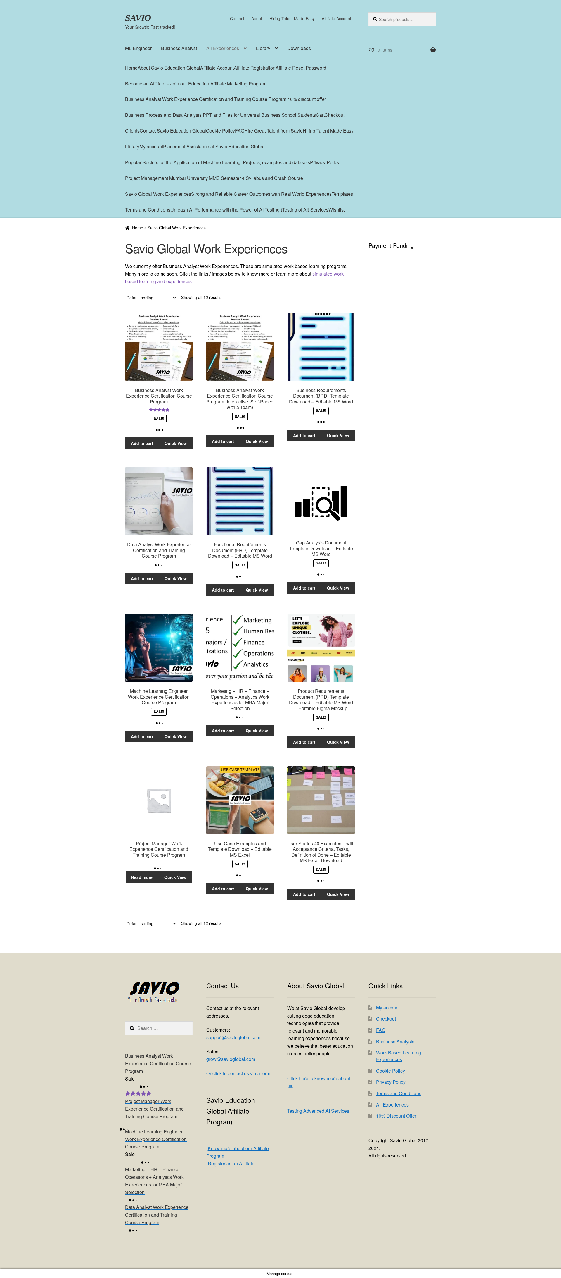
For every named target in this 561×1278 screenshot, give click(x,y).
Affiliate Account (336, 18)
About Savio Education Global (169, 67)
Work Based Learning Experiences (398, 1056)
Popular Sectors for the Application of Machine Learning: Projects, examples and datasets (217, 162)
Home (131, 67)
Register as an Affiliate (231, 1163)
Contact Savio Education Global (173, 130)
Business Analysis (395, 1041)
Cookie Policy (220, 130)
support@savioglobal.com (233, 1037)
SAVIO (138, 18)
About (256, 18)
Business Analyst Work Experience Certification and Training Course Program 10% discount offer (225, 99)
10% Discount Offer (396, 1115)
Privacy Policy (325, 162)
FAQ (239, 130)
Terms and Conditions (147, 209)
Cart (320, 114)
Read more (142, 877)
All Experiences (222, 48)
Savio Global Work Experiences (158, 193)
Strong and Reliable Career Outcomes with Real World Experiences (261, 193)
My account (151, 146)
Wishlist (336, 209)
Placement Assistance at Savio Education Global (213, 146)
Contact (237, 18)
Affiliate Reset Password (301, 67)
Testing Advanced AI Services (318, 1110)
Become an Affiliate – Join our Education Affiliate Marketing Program (195, 83)
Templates (342, 193)
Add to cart (142, 443)
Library (263, 48)
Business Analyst (179, 48)
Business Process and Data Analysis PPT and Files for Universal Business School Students (220, 114)
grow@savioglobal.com (230, 1059)
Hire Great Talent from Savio (273, 130)
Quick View (176, 443)
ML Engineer (138, 48)
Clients (132, 130)
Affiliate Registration (255, 67)
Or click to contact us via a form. (238, 1073)
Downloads (299, 48)
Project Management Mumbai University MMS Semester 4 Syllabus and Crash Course (214, 178)
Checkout (334, 114)
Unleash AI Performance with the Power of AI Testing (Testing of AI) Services (249, 209)
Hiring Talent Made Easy (292, 18)
